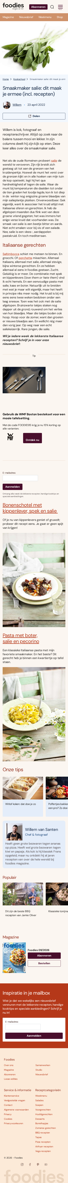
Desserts (40, 1118)
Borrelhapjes (41, 1123)
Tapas (38, 1137)
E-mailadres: (9, 472)
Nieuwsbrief (26, 17)
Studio (38, 1069)
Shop (60, 17)
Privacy (8, 1114)
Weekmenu (45, 17)
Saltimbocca (11, 254)
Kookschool (19, 79)
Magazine (8, 17)
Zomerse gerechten (45, 1127)
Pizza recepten (43, 1141)
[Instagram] (22, 1164)
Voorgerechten (43, 1109)
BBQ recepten (42, 1132)
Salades (39, 1100)
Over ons (8, 1065)
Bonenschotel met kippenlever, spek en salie (30, 508)
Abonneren (38, 7)
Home (6, 79)
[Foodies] (13, 6)
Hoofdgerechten (43, 1114)
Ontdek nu (32, 440)
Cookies (8, 1118)
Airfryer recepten (44, 1146)
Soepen (39, 1105)
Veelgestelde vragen (14, 1100)
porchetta (25, 258)
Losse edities (10, 1078)
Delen (36, 116)
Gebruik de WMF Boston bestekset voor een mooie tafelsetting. (34, 416)
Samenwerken (42, 1065)
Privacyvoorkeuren (13, 1123)
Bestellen (44, 963)
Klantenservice (11, 1095)
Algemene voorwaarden (16, 1109)
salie (54, 161)
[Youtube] (46, 1164)
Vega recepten (43, 1151)
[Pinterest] (38, 1164)
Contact (8, 1105)
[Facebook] (30, 1164)
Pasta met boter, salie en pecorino (21, 638)
